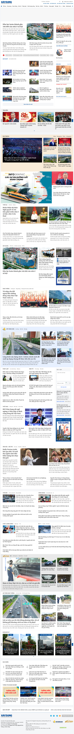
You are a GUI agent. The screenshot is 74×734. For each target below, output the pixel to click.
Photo (64, 136)
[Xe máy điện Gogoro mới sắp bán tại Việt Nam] (64, 578)
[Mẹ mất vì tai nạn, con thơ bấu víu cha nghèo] (68, 90)
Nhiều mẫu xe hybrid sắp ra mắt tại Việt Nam (19, 88)
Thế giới (56, 6)
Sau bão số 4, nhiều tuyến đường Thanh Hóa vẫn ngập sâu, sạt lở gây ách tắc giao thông (49, 625)
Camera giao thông (63, 258)
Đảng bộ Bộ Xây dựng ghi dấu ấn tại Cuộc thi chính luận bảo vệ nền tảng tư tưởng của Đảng (64, 150)
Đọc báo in (68, 419)
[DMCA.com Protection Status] (63, 727)
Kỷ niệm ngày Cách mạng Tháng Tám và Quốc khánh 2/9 (28, 125)
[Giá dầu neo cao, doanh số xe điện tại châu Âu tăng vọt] (9, 498)
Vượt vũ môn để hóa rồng (67, 50)
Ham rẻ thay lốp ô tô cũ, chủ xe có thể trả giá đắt (21, 583)
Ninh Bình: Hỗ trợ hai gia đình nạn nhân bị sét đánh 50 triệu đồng (18, 550)
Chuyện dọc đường (62, 46)
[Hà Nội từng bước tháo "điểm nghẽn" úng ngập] (64, 159)
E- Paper (59, 420)
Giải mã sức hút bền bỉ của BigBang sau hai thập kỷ (36, 478)
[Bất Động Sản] (58, 721)
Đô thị (23, 245)
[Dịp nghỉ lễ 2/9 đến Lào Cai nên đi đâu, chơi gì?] (44, 529)
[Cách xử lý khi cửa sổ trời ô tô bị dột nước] (49, 578)
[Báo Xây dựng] (6, 2)
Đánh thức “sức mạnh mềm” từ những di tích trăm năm (46, 81)
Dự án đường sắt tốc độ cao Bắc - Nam (45, 124)
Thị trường (37, 368)
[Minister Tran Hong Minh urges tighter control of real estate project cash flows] (63, 70)
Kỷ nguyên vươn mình (9, 124)
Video (64, 6)
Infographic (68, 136)
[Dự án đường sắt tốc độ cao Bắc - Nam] (46, 117)
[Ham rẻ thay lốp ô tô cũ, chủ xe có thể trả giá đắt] (21, 569)
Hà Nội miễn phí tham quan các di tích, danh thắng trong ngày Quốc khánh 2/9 (35, 234)
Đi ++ (60, 6)
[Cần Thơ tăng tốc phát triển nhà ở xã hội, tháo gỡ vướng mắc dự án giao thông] (64, 352)
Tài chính (41, 368)
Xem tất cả (67, 401)
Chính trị (10, 204)
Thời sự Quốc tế (12, 492)
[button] (72, 120)
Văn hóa (15, 446)
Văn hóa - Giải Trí (7, 446)
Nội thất (21, 329)
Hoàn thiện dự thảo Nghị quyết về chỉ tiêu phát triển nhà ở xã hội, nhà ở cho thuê (11, 212)
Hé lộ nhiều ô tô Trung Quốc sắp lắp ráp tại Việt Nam (19, 81)
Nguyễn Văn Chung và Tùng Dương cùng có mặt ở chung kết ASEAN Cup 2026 (60, 479)
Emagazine (59, 136)
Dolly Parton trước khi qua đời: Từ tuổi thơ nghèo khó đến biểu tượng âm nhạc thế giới (10, 453)
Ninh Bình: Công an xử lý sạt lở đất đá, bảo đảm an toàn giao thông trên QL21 (64, 608)
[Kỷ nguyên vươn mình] (11, 117)
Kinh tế (19, 6)
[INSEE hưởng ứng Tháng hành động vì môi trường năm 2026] (63, 692)
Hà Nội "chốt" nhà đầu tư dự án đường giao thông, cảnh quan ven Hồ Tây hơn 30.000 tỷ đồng (61, 667)
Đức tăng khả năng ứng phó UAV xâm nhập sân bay (17, 511)
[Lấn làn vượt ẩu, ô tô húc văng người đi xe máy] (63, 252)
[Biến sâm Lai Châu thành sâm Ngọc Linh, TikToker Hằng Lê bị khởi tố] (7, 378)
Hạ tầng (17, 329)
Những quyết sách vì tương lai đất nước (62, 187)
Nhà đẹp (25, 329)
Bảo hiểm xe (21, 555)
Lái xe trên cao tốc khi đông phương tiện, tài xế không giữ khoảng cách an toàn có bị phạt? (21, 621)
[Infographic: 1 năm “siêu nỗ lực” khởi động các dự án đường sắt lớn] (26, 187)
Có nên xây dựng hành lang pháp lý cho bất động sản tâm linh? (63, 343)
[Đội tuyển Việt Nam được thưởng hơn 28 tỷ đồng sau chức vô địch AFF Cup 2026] (7, 99)
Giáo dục (16, 523)
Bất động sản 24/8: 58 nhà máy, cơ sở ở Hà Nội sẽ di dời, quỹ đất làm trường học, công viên (28, 651)
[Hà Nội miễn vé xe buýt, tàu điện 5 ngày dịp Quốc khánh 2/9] (60, 297)
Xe (10, 556)
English (58, 64)
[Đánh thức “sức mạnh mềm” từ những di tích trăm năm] (34, 81)
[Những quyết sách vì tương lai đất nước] (62, 178)
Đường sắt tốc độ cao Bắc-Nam (27, 288)
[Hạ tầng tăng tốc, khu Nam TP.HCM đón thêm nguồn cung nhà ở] (49, 335)
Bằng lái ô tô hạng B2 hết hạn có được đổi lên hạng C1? (63, 392)
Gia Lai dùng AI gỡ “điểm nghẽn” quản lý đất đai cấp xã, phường (53, 506)
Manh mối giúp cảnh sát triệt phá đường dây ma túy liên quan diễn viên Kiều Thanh (14, 386)
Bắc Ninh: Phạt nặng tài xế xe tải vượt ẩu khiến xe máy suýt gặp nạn (64, 624)
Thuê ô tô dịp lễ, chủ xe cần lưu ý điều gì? (63, 41)
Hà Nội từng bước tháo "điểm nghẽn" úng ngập (64, 165)
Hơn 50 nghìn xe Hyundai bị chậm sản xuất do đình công (45, 89)
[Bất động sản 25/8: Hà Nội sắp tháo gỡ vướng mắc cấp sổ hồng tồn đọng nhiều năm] (49, 352)
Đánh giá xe (15, 555)
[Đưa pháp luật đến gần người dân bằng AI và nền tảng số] (44, 498)
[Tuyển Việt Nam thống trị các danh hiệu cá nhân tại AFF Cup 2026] (34, 72)
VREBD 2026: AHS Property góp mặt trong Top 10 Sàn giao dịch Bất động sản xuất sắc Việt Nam (27, 701)
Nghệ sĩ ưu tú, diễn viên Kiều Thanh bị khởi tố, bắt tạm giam (13, 400)
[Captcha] (69, 383)
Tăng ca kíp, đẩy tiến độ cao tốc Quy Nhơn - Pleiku (12, 317)
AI (53, 492)
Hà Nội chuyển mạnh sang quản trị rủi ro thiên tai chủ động (59, 233)
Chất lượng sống (31, 6)
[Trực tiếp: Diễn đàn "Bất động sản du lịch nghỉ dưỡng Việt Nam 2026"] (33, 378)
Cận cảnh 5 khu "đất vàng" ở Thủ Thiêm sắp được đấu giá (49, 166)
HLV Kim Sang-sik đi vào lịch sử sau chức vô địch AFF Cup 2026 (40, 43)
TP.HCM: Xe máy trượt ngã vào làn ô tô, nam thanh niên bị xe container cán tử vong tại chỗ (14, 673)
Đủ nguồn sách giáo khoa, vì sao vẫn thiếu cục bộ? (61, 679)
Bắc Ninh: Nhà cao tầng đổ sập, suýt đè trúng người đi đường (17, 545)
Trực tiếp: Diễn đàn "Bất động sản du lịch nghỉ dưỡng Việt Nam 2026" (40, 372)
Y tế (20, 523)
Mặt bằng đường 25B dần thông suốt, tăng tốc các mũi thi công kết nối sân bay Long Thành (14, 44)
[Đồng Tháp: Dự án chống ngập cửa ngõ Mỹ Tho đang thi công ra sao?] (49, 599)
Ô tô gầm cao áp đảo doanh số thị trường (62, 569)
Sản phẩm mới (49, 492)
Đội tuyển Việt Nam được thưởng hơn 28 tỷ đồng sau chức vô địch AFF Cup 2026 (20, 99)
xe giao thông (46, 3)
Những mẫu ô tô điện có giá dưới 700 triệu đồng (48, 569)
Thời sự (4, 6)
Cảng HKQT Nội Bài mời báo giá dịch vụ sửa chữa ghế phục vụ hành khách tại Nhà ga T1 (45, 701)
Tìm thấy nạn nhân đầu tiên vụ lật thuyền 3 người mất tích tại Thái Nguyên (19, 540)
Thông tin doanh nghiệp (10, 685)
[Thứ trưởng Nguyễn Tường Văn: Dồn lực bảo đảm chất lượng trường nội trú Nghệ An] (47, 252)
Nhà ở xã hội (9, 55)
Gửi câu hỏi (63, 387)
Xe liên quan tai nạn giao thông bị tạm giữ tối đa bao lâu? (63, 406)
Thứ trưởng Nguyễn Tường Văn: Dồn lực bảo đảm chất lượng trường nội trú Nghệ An (46, 261)
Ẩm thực (48, 523)
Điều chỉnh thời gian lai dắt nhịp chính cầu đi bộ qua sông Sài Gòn (35, 317)
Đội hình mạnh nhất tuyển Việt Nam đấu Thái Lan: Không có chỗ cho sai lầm (15, 667)
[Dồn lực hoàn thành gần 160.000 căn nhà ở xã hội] (40, 31)
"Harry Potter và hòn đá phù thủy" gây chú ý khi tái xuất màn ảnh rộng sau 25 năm (13, 479)
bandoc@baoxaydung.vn (34, 726)
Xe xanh (25, 555)
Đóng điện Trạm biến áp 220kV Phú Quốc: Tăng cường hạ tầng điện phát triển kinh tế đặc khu (54, 516)
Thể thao (46, 6)
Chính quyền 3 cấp (17, 55)
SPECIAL (7, 173)
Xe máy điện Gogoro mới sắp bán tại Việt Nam (64, 585)
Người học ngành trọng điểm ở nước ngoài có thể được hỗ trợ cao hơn (61, 673)
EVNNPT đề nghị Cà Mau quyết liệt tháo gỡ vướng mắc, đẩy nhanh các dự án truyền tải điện (41, 386)
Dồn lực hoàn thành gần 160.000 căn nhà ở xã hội (13, 25)
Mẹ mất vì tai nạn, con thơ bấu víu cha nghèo (59, 91)
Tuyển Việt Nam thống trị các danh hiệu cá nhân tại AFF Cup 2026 (46, 72)
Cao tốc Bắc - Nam (44, 55)
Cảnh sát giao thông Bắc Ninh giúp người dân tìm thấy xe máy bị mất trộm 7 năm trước (46, 64)
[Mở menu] (72, 6)
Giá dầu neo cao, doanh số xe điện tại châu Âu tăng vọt (25, 496)
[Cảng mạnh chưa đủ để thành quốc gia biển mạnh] (50, 142)
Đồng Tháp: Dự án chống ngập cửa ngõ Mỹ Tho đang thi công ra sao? (48, 607)
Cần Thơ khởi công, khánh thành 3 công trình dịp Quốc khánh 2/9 (12, 233)
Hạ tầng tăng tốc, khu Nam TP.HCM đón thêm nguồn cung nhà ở (48, 343)
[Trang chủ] (1, 6)
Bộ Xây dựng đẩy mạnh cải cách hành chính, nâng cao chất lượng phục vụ (46, 276)
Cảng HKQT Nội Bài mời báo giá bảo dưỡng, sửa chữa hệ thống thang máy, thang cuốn (10, 701)
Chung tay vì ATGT (61, 84)
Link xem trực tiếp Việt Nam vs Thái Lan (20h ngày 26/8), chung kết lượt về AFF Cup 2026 (38, 673)
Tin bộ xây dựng (69, 3)
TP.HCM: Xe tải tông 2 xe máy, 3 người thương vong (46, 652)
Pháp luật (24, 6)
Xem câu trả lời (60, 401)
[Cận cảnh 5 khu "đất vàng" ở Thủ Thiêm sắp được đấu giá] (50, 159)
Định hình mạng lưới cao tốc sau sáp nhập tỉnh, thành (60, 317)
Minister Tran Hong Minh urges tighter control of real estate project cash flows (63, 79)
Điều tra (18, 368)
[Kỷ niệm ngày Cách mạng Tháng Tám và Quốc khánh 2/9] (28, 117)
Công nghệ (51, 6)
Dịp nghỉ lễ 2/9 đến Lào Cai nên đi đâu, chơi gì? (61, 527)
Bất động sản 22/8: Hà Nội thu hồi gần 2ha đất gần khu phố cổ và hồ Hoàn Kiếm (11, 651)
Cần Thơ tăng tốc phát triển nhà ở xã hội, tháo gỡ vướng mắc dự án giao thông (64, 361)
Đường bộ (13, 288)
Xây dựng (9, 6)
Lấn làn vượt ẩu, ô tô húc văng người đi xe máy (63, 262)
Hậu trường (20, 406)
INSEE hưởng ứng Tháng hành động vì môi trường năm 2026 (62, 700)
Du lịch (44, 523)
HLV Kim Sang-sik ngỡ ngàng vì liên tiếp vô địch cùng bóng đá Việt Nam (19, 73)
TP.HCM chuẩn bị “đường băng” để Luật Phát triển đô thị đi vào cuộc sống (60, 222)
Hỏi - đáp (59, 369)
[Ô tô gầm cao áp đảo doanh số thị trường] (64, 562)
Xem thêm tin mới (28, 104)
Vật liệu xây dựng (17, 245)
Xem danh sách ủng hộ (61, 96)
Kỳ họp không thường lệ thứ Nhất (31, 55)
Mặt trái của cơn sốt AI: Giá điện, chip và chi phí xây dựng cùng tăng (18, 506)
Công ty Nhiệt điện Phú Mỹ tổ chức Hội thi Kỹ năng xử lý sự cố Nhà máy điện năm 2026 (40, 394)
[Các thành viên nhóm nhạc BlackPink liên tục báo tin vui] (60, 455)
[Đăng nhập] (63, 1)
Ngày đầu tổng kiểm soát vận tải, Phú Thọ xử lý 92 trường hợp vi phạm (46, 98)
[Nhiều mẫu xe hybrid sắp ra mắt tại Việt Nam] (7, 90)
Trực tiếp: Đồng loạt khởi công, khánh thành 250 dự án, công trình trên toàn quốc (61, 194)
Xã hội (14, 204)
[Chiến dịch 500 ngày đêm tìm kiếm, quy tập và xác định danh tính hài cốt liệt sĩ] (63, 117)
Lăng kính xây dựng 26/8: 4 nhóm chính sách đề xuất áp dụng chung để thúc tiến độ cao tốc (21, 358)
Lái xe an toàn (18, 593)
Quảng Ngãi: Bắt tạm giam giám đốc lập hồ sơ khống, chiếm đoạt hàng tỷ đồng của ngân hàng (14, 394)
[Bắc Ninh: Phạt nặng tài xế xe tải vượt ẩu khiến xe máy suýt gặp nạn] (64, 616)
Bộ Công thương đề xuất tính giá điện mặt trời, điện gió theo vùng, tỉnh (40, 400)
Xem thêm (69, 64)
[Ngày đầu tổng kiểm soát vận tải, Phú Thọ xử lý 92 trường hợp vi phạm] (34, 99)
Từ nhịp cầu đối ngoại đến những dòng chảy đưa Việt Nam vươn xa (63, 36)
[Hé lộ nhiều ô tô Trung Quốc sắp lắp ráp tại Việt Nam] (7, 81)
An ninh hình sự (13, 368)
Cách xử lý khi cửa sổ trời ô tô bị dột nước (48, 585)
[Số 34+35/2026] (63, 431)
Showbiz (20, 446)
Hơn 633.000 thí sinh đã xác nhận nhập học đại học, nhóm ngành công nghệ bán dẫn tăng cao (25, 528)
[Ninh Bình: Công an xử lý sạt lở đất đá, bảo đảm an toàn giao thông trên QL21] (64, 599)
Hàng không (18, 288)
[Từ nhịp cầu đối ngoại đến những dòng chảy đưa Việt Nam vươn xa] (63, 28)
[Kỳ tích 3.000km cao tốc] (63, 276)
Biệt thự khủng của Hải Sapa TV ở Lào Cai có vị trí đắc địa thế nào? (54, 537)
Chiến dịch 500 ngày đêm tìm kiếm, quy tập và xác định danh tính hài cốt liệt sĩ (63, 126)
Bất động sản (53, 3)
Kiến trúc (11, 245)
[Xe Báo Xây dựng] (69, 721)
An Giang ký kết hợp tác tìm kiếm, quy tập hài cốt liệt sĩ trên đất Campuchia (38, 679)
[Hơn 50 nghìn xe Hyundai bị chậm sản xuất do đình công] (34, 90)
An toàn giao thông (61, 3)
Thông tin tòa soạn (67, 715)
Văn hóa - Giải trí (39, 6)
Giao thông (14, 6)
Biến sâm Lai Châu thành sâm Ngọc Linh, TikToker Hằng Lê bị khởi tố (13, 372)
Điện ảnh (24, 446)
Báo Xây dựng (59, 57)
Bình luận (15, 406)
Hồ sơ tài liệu (18, 492)
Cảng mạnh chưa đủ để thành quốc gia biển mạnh (49, 149)
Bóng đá (11, 406)
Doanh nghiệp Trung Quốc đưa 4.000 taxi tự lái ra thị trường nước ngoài (17, 515)
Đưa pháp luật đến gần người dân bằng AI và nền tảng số (60, 496)
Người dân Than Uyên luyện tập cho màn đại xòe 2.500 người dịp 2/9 (53, 542)
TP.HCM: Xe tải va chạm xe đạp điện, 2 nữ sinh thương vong (63, 652)
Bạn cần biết (6, 709)
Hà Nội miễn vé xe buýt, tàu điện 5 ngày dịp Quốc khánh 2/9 (60, 306)
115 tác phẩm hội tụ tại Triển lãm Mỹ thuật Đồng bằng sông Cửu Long (54, 547)
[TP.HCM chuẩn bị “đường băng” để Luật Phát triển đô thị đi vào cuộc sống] (60, 213)
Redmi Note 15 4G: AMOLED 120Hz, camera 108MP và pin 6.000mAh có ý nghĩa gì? (30, 709)
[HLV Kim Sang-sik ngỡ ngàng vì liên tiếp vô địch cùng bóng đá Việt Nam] (7, 72)
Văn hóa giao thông (26, 593)
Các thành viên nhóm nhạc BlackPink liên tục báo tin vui (59, 464)
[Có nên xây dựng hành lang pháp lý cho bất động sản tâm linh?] (64, 335)
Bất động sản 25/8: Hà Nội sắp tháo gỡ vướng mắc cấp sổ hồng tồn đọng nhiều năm (49, 361)
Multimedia (68, 6)
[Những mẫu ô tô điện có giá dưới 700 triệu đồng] (49, 562)
